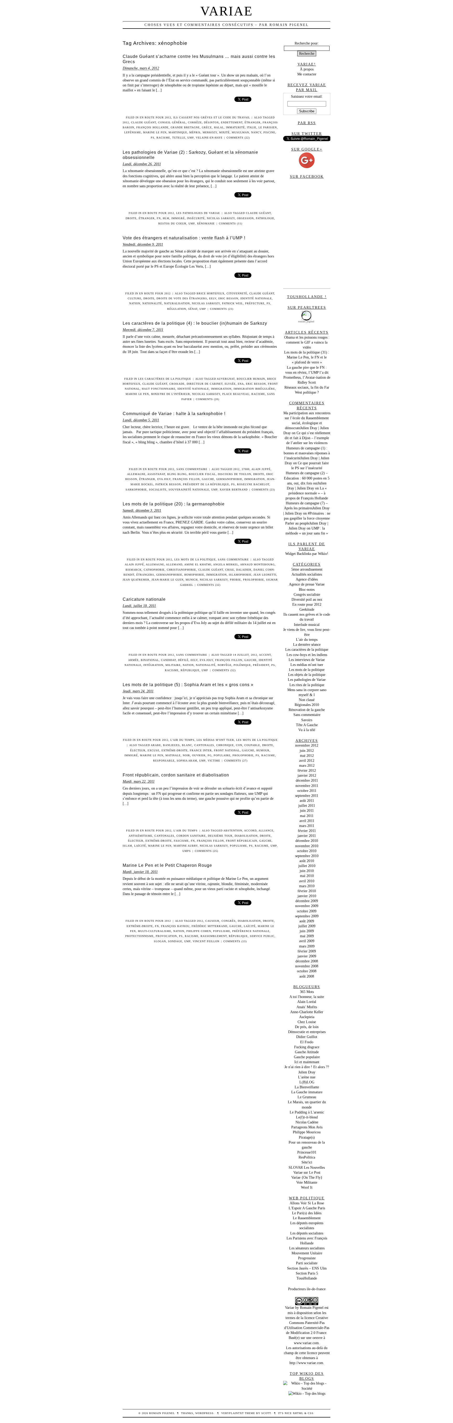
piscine (269, 132)
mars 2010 (307, 886)
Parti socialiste (306, 1263)
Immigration (221, 388)
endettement (231, 122)
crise (229, 569)
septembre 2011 (306, 795)
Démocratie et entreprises (307, 1032)
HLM (166, 218)
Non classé (307, 700)
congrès (229, 920)
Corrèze (195, 122)
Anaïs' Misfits (306, 1007)
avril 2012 (306, 760)
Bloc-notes (307, 589)
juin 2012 (307, 750)
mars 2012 (307, 765)
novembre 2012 (306, 745)
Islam (127, 845)
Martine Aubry (186, 845)
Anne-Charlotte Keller (306, 1012)
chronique (225, 745)
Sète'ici (306, 1162)
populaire (222, 755)
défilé (183, 660)
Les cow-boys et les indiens (307, 655)
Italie (251, 127)
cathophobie (154, 569)
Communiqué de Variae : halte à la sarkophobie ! (174, 413)
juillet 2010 (306, 866)
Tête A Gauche (307, 725)
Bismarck (134, 569)
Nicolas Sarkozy (221, 218)
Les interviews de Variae (307, 660)
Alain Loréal (306, 1002)
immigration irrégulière (254, 388)
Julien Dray (306, 1072)
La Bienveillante (307, 1087)
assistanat (156, 474)
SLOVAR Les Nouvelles (307, 1167)
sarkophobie (136, 489)
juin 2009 (307, 931)
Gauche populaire (307, 1057)
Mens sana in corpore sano (306, 690)
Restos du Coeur (172, 223)
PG (210, 755)
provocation (166, 936)
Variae (226, 11)
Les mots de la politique (195, 559)
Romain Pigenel (311, 1307)
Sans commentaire (191, 469)
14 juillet (241, 654)
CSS (311, 1413)
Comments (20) (207, 399)
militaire (173, 665)
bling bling (177, 474)
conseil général (172, 122)
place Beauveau (235, 394)
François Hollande (152, 127)
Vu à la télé (306, 730)
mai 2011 (307, 816)
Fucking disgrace (306, 1047)
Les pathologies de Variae (198, 213)
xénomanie (206, 223)
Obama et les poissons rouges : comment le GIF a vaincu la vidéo (307, 342)
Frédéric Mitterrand (209, 926)
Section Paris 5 (307, 1273)
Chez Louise (307, 1022)
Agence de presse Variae (307, 584)
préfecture (255, 303)
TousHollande (306, 1278)
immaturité (235, 127)
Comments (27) (235, 760)
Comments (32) (208, 584)
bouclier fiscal (202, 474)
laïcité (140, 845)
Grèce (207, 127)
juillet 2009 (306, 926)
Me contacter (306, 74)
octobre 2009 (306, 911)
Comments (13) (235, 941)
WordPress (204, 1413)
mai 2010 (307, 876)
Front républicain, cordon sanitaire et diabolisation (176, 775)
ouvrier (199, 755)
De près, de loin (307, 1027)
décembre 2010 (306, 841)
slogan (160, 941)
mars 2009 (307, 946)
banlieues (171, 745)
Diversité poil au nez (307, 599)
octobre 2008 (306, 971)
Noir (186, 755)
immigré (178, 218)
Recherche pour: (307, 43)
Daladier (243, 569)
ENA (241, 383)
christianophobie (181, 569)
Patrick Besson (168, 484)
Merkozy (210, 132)
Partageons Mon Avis (306, 1127)
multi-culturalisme (154, 931)
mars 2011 (306, 826)
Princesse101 (306, 1152)
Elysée (230, 383)
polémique (242, 665)
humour (262, 750)
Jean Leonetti (265, 574)
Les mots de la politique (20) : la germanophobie (174, 504)
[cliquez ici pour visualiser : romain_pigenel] (307, 312)
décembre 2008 (306, 961)
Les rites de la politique (306, 685)
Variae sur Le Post (306, 1172)
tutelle (178, 137)
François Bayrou (175, 926)
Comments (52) (224, 670)
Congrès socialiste (307, 594)
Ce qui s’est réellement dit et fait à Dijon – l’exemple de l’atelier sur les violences (307, 438)
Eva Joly (164, 479)
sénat (192, 308)
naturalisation (177, 303)
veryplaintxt (232, 1413)
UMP (190, 137)
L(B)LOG (306, 1082)
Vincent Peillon (206, 941)
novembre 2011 (306, 786)
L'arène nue (306, 1077)
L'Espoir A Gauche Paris (307, 1208)
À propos (307, 69)
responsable (164, 760)
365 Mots (307, 992)
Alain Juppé (261, 469)
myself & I (307, 695)
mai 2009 (307, 936)
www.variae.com (306, 1343)
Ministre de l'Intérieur (170, 394)
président (261, 665)
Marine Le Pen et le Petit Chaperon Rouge (167, 865)
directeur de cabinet (205, 383)
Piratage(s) (307, 1137)
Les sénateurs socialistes (307, 1248)
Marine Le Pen (154, 132)
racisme (163, 137)
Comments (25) (206, 851)
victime (214, 760)
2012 (126, 122)
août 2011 (307, 800)
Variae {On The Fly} (306, 1177)
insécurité (196, 218)
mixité (224, 132)
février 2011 (307, 831)
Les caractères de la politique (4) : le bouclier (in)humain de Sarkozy (195, 323)
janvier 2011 (307, 836)
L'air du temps (182, 739)
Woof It (306, 1187)
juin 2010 (307, 871)
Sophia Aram (187, 760)
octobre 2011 (306, 790)
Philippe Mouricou (307, 1132)
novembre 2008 (306, 966)
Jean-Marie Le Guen (168, 579)
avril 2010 (306, 881)
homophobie (194, 574)
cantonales (204, 745)
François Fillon (186, 479)
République (190, 670)
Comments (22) (238, 137)
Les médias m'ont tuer (215, 739)
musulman (240, 132)
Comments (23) (221, 308)
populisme (238, 845)
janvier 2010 (307, 896)
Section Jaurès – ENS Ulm (307, 1268)
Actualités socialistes (307, 574)
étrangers (145, 574)
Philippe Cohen (198, 931)
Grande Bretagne (185, 127)
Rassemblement (214, 936)
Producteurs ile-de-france (307, 1289)
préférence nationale (250, 931)
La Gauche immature (306, 1092)
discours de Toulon (234, 474)
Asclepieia (306, 1017)
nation (134, 303)
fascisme (181, 840)
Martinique (178, 132)
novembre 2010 (306, 846)
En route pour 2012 (155, 117)
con (239, 745)
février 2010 (307, 891)
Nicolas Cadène (306, 1122)
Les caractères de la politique (164, 378)
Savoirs (306, 720)
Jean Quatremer (136, 579)
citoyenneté (236, 293)
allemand (174, 564)
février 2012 (307, 770)
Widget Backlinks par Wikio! (306, 553)
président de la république (206, 484)
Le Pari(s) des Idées (306, 1213)
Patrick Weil (232, 303)
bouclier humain (251, 378)
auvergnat (226, 378)
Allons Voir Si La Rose (307, 1203)
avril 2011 (306, 821)
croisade (177, 383)
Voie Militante (306, 1182)
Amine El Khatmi (197, 564)
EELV (212, 298)
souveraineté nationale (189, 489)
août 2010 (306, 861)
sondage (175, 941)
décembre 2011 (307, 780)
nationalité (152, 303)
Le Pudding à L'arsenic (307, 1112)
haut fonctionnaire (158, 388)
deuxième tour (220, 835)
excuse (153, 750)
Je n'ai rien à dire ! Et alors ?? (306, 1067)
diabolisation (246, 835)
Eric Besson (228, 298)
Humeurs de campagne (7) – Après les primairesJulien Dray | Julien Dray (306, 508)
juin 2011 (307, 810)
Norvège (224, 665)
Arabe (156, 745)
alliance (265, 830)
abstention (232, 830)
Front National (227, 750)
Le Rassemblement (307, 1218)
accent (265, 654)
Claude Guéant (143, 122)
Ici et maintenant (306, 1062)
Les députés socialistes (306, 1233)
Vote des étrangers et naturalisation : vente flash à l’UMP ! (184, 238)
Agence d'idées (307, 579)
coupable (252, 745)
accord (250, 830)
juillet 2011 (306, 805)
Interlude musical (307, 624)
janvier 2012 (307, 775)
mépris (195, 132)
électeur (137, 750)
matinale (173, 755)
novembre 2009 (306, 906)
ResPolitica (307, 1157)
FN (159, 218)
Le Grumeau (307, 1097)
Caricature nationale (144, 599)
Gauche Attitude (307, 1052)
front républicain (241, 840)
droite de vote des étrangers (182, 298)
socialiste (157, 489)
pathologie (265, 218)
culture (134, 298)
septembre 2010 (307, 856)
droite (131, 218)
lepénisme (132, 132)
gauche (208, 479)
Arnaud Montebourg (257, 564)
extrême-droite (174, 750)
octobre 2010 (306, 851)
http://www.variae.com (306, 1363)
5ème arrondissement (306, 569)
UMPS (186, 851)
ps (152, 137)
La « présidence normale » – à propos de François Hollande (306, 493)
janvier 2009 (307, 956)
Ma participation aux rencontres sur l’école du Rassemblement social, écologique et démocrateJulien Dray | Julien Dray (306, 423)
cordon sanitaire (191, 835)
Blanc (187, 745)
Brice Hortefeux (210, 293)
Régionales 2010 (307, 705)
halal (219, 127)
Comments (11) (230, 223)
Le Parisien (267, 127)
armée (133, 660)
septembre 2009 (307, 916)
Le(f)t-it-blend (307, 1117)
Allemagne (136, 474)
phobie (235, 579)
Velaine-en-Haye (209, 137)
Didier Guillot (306, 1037)
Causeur (212, 920)
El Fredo (306, 1042)
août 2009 (306, 921)
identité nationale (256, 298)
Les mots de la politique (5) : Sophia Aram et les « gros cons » (188, 684)
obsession (245, 218)
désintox (211, 122)
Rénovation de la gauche (307, 710)
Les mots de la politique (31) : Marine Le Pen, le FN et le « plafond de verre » (306, 357)
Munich (192, 579)
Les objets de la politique (306, 674)
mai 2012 (307, 755)
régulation (176, 308)
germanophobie (229, 479)
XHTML (298, 1413)
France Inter (201, 750)
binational (150, 660)
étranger (253, 122)
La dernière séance (307, 644)
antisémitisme (140, 835)
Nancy (256, 132)
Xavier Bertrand (234, 489)
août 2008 (306, 976)
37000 (246, 469)
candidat (168, 660)
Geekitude (306, 609)
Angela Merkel (225, 564)
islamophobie (240, 574)
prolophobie (253, 579)
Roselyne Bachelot (253, 484)
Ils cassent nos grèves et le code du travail (211, 117)
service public (262, 936)
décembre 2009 (306, 901)
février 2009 (307, 951)
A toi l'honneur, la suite (306, 997)
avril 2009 (306, 941)
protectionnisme (139, 936)
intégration (153, 665)
